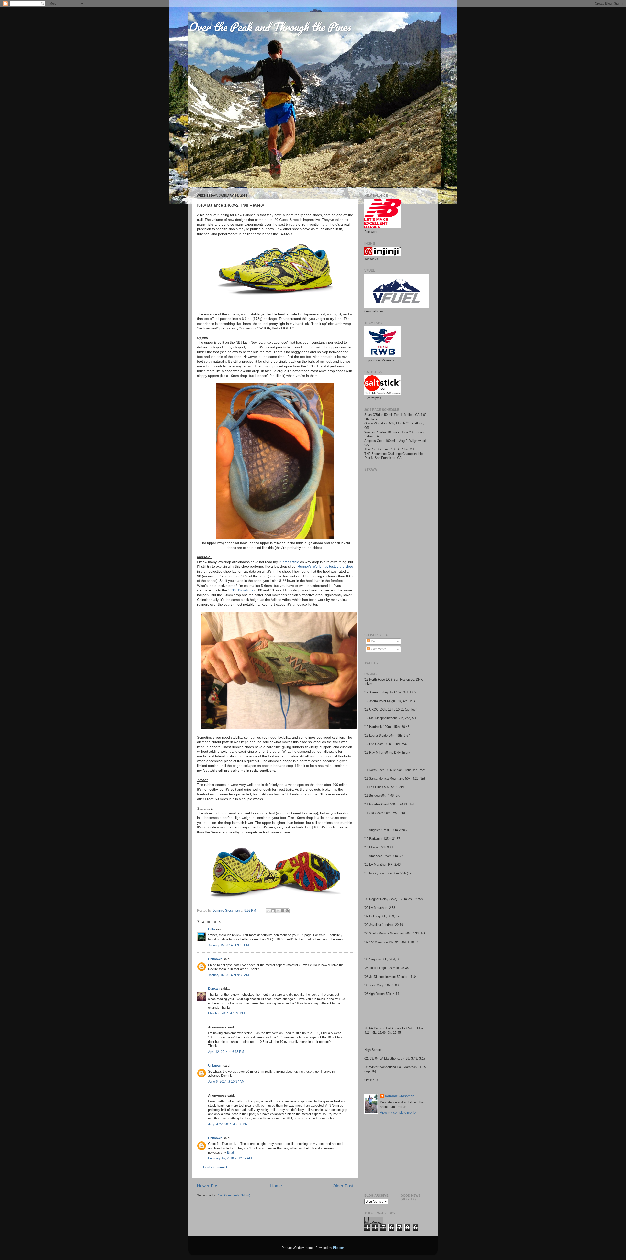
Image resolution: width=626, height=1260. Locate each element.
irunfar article (289, 562)
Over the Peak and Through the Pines (269, 27)
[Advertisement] (394, 1153)
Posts (374, 641)
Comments (378, 649)
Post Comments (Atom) (233, 1195)
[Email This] (268, 910)
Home (276, 1186)
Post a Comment (215, 1167)
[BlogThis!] (273, 910)
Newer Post (208, 1186)
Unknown (215, 959)
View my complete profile (398, 1112)
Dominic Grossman (399, 1096)
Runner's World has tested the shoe (325, 566)
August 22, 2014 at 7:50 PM (228, 1124)
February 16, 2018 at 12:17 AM (230, 1158)
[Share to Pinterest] (287, 910)
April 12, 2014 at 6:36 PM (226, 1052)
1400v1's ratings (240, 590)
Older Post (343, 1186)
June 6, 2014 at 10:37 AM (226, 1081)
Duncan (214, 988)
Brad (230, 1152)
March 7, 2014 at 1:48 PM (226, 1013)
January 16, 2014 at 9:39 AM (228, 975)
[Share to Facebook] (282, 910)
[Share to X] (277, 910)
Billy (211, 929)
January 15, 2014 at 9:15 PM (228, 945)
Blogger (338, 1247)
